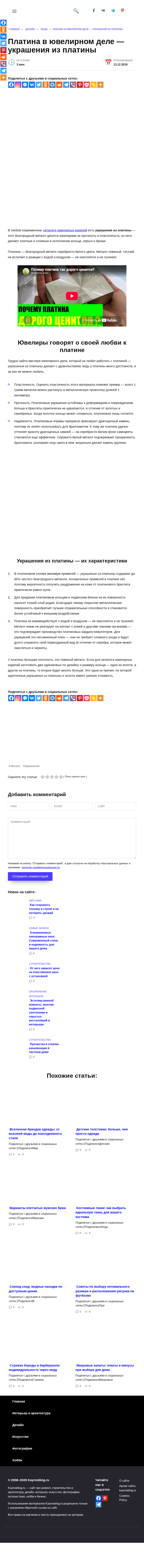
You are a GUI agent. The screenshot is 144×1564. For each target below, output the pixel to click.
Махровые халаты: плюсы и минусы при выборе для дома (105, 1367)
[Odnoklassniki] (45, 85)
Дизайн (18, 1425)
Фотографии (22, 1448)
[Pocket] (87, 85)
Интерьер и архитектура (31, 1413)
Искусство (20, 1436)
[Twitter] (39, 85)
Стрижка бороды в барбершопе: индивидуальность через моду (34, 1367)
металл (15, 766)
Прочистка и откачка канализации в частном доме (44, 1047)
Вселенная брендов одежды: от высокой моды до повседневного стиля (35, 1134)
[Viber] (73, 85)
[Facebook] (11, 85)
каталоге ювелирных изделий (65, 230)
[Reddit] (59, 85)
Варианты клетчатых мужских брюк (38, 1208)
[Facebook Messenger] (25, 85)
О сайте (124, 1480)
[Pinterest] (80, 85)
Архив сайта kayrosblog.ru (127, 1488)
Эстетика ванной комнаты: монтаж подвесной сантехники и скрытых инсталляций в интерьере (41, 1012)
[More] (100, 85)
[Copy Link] (93, 85)
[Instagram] (18, 85)
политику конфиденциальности (41, 867)
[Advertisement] (72, 739)
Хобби (17, 1460)
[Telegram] (66, 85)
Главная (18, 1401)
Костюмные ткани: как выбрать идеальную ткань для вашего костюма (101, 1212)
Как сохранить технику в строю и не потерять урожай (44, 908)
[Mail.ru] (52, 85)
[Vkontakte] (32, 85)
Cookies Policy (124, 1498)
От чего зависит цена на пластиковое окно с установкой (44, 971)
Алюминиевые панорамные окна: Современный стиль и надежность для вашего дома (43, 940)
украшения (32, 766)
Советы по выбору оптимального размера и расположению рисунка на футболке (105, 1291)
